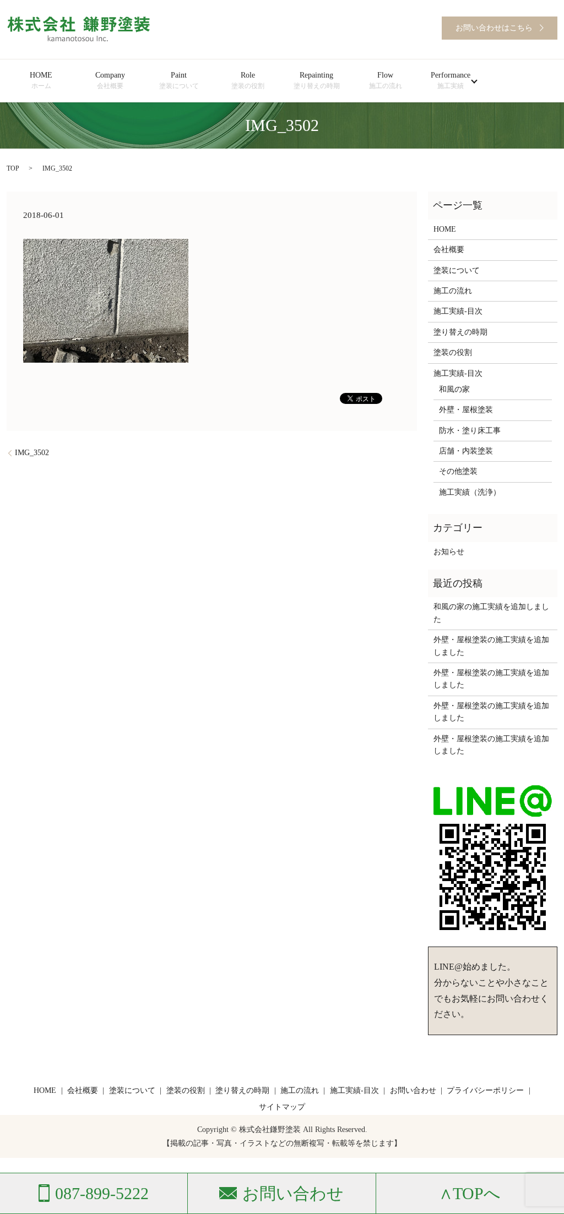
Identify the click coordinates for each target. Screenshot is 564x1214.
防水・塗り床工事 (470, 430)
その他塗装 (458, 471)
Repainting (317, 80)
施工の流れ (452, 291)
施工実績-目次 (457, 311)
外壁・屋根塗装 (466, 410)
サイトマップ (282, 1107)
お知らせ (448, 552)
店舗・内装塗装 (466, 451)
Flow (385, 80)
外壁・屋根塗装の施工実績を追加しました (491, 646)
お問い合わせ (413, 1090)
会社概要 (448, 249)
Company (110, 80)
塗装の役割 (452, 352)
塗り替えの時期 (460, 332)
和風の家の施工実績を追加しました (491, 613)
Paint (179, 80)
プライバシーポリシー (485, 1090)
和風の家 (454, 389)
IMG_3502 (32, 453)
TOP (13, 168)
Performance (450, 80)
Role (247, 80)
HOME (41, 80)
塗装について (456, 270)
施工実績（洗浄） (470, 492)
